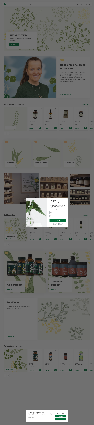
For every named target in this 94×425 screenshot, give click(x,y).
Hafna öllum (61, 416)
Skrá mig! (57, 220)
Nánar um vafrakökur (31, 417)
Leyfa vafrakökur (60, 419)
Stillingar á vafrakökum (60, 413)
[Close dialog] (67, 199)
